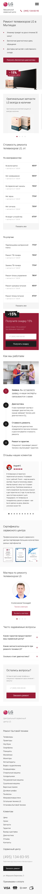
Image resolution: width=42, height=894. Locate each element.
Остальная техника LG (12, 801)
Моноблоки (7, 755)
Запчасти (7, 825)
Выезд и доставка (10, 832)
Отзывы (6, 839)
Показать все (21, 226)
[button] (16, 136)
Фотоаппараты (9, 762)
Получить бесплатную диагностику (21, 60)
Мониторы (7, 758)
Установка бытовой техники (14, 805)
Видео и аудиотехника (12, 766)
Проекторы (7, 741)
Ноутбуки (7, 744)
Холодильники (9, 776)
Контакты (7, 843)
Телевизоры (8, 737)
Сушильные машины (11, 783)
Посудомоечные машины (13, 780)
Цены (5, 817)
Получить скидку (21, 344)
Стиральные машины (11, 773)
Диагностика (8, 835)
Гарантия (7, 828)
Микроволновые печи (12, 798)
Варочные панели (10, 787)
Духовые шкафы (10, 791)
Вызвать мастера (21, 613)
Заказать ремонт (21, 695)
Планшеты (7, 751)
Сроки (5, 821)
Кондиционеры (9, 769)
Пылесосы (7, 794)
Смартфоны (8, 748)
